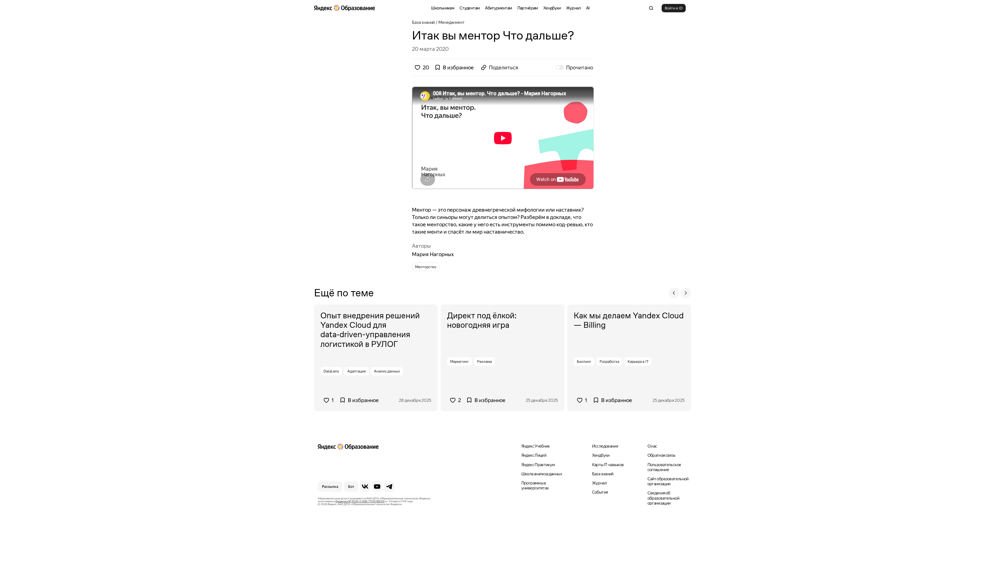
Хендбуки (552, 7)
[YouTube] (377, 486)
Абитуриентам (498, 7)
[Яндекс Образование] (344, 8)
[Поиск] (651, 8)
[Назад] (674, 293)
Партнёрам (527, 7)
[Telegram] (389, 486)
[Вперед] (685, 293)
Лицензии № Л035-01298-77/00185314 (359, 501)
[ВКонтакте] (365, 486)
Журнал (573, 7)
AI (588, 7)
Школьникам (442, 7)
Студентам (470, 7)
